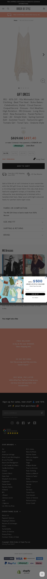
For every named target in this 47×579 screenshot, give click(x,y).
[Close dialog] (45, 277)
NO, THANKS (35, 297)
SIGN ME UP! (35, 294)
